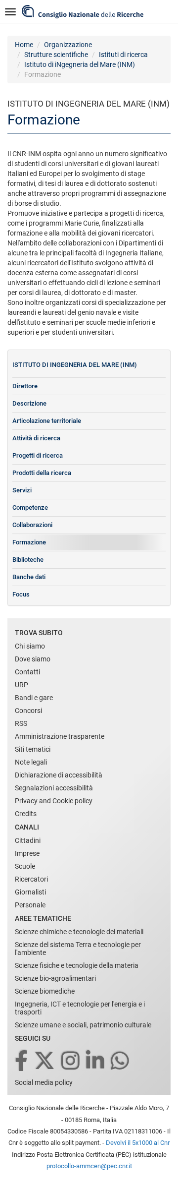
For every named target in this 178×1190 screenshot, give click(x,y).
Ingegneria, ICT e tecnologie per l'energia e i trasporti (80, 1008)
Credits (26, 814)
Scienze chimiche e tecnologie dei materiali (79, 932)
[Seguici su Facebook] (22, 1061)
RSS (21, 723)
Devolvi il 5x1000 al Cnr (138, 1142)
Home (24, 45)
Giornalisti (30, 892)
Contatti (27, 672)
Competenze (30, 507)
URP (21, 685)
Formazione (29, 542)
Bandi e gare (34, 698)
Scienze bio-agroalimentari (55, 978)
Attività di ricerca (36, 438)
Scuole (25, 866)
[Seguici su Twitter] (45, 1061)
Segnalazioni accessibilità (54, 788)
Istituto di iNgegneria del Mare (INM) (79, 64)
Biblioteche (28, 559)
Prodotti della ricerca (41, 472)
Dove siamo (32, 659)
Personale (30, 905)
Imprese (27, 853)
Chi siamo (30, 646)
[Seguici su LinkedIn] (96, 1061)
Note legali (31, 762)
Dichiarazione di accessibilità (58, 775)
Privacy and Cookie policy (53, 801)
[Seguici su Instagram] (71, 1061)
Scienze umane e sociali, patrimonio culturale (83, 1025)
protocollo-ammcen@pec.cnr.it (89, 1166)
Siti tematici (32, 749)
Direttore (25, 386)
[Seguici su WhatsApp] (121, 1061)
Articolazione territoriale (46, 420)
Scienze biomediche (45, 991)
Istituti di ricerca (123, 55)
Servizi (22, 490)
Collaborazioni (32, 525)
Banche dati (28, 577)
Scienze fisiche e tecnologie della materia (76, 965)
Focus (21, 594)
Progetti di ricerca (37, 455)
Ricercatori (31, 879)
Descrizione (29, 403)
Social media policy (44, 1082)
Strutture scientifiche (56, 55)
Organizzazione (68, 45)
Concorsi (28, 710)
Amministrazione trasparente (59, 736)
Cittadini (28, 840)
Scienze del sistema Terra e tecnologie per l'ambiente (78, 948)
